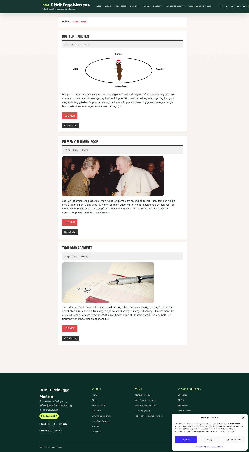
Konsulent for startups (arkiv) (148, 416)
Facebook (45, 424)
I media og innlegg (100, 421)
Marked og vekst (174, 6)
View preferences (233, 439)
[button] (243, 417)
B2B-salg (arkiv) (142, 411)
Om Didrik (134, 6)
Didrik (85, 44)
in (233, 6)
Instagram (45, 430)
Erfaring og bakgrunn (101, 416)
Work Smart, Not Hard (199, 6)
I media (146, 6)
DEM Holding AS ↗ (49, 416)
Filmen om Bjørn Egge (80, 141)
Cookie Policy (200, 446)
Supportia (182, 395)
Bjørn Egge (70, 232)
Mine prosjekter (99, 405)
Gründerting (70, 125)
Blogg (108, 6)
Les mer (70, 115)
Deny (209, 439)
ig (239, 6)
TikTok (57, 430)
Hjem (98, 6)
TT (245, 6)
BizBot (181, 400)
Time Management (77, 247)
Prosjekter (121, 6)
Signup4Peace (185, 411)
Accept (186, 439)
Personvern (97, 432)
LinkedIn (63, 424)
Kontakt (157, 6)
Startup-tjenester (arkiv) (146, 405)
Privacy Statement (215, 446)
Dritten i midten (75, 36)
